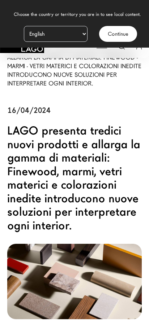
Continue (118, 34)
